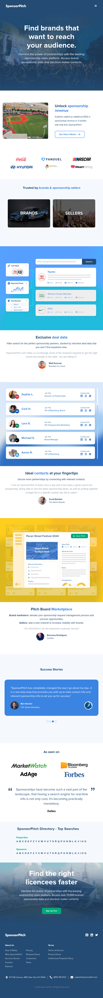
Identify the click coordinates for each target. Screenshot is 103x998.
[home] (16, 6)
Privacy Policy (54, 954)
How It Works (11, 950)
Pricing (29, 950)
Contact (8, 962)
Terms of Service (56, 950)
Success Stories (12, 958)
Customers (31, 958)
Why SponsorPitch (13, 954)
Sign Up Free (51, 911)
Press (28, 962)
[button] (96, 6)
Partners (9, 966)
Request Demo (33, 954)
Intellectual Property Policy (60, 958)
